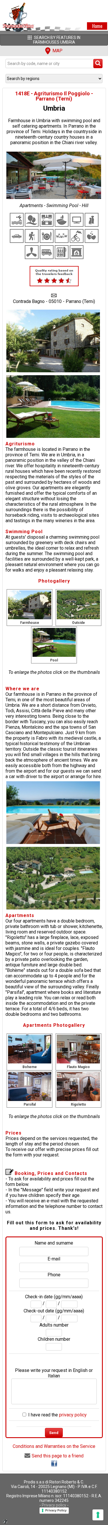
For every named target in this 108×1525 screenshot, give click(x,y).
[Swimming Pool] (54, 642)
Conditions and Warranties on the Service (54, 1446)
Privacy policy (54, 1505)
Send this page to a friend (58, 1456)
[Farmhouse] (29, 604)
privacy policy (73, 1415)
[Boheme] (29, 1048)
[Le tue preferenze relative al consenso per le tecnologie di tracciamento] (97, 1514)
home (97, 26)
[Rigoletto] (78, 1086)
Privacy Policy (56, 1510)
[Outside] (78, 604)
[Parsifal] (29, 1086)
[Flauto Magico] (78, 1048)
